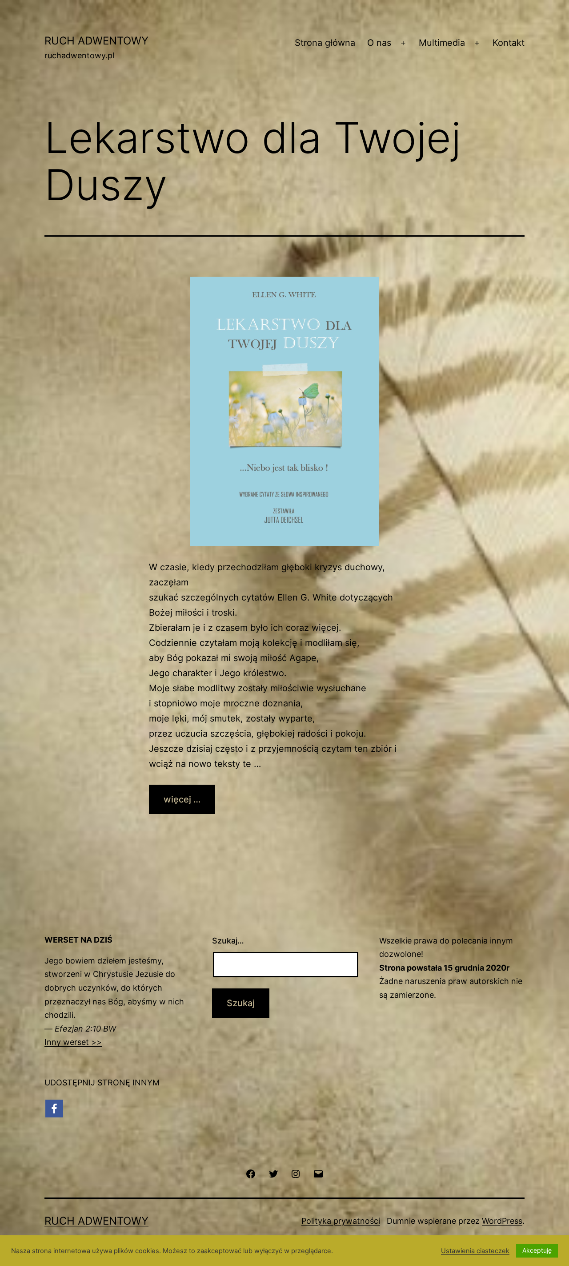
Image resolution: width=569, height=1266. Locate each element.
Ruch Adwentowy (96, 40)
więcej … (182, 799)
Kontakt (509, 42)
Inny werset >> (73, 1042)
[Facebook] (54, 1108)
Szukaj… (228, 940)
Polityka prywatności (340, 1221)
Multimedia (442, 42)
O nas (379, 42)
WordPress (502, 1221)
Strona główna (325, 42)
